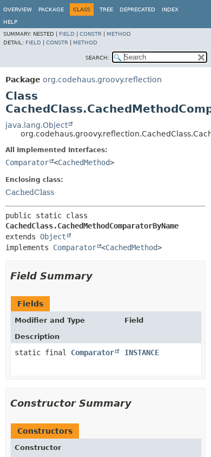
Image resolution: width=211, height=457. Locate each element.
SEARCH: (97, 58)
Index (170, 9)
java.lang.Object (36, 125)
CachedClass (29, 192)
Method (119, 34)
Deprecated (137, 9)
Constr (91, 34)
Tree (106, 9)
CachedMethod (84, 162)
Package (51, 9)
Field (67, 34)
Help (10, 22)
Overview (17, 9)
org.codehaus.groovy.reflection (102, 79)
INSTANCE (141, 352)
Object (53, 236)
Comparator (27, 162)
